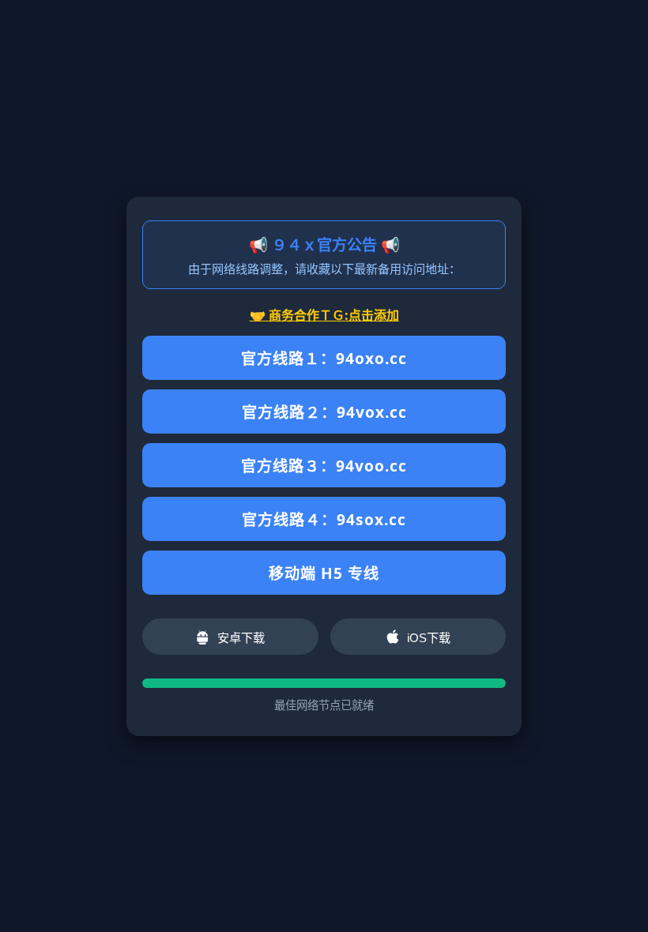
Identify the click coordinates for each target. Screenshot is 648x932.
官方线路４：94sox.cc (324, 519)
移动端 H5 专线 (324, 573)
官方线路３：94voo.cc (324, 465)
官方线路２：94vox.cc (324, 412)
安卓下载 (241, 638)
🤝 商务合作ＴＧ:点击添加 (324, 315)
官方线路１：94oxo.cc (324, 358)
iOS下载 (428, 638)
